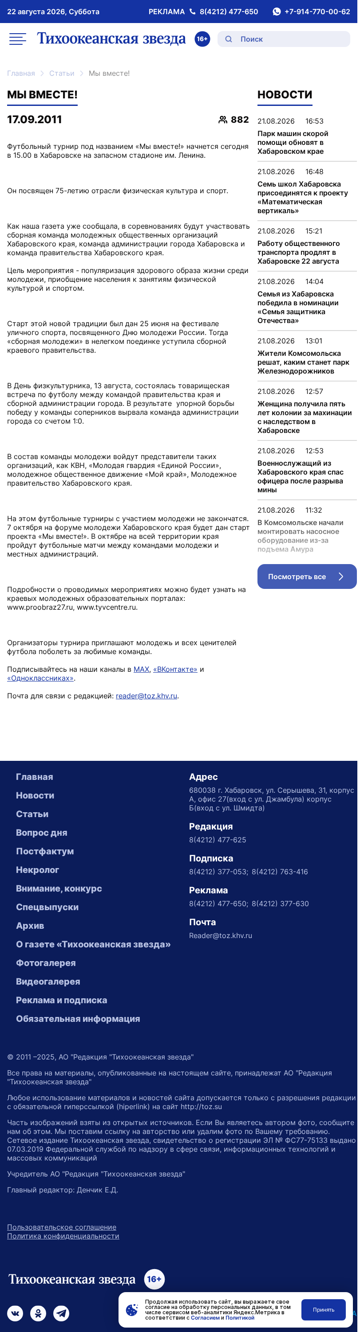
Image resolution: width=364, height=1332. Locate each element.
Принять (324, 1309)
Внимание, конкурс (59, 888)
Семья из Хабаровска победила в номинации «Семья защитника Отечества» (298, 307)
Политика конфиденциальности (63, 1235)
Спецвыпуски (47, 907)
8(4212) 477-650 (229, 11)
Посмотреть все (312, 578)
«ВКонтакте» (175, 669)
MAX (141, 669)
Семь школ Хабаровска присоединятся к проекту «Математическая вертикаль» (302, 197)
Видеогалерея (48, 981)
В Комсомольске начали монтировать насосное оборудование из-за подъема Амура (300, 535)
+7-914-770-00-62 (317, 11)
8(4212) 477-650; (218, 903)
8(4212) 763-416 (280, 871)
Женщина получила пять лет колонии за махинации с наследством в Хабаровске (304, 417)
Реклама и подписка (61, 1000)
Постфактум (45, 851)
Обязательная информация (78, 1018)
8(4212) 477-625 (217, 839)
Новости (35, 795)
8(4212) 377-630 (280, 903)
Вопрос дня (41, 832)
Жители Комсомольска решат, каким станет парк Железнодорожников (303, 362)
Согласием (205, 1317)
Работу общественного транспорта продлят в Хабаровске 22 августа (298, 252)
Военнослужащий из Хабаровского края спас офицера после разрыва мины (300, 476)
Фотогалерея (46, 963)
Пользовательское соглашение (61, 1227)
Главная (21, 73)
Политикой (240, 1317)
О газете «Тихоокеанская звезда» (93, 944)
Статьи (62, 73)
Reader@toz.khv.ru (220, 935)
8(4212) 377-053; (218, 871)
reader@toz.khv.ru (146, 695)
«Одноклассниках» (40, 678)
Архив (30, 925)
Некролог (37, 870)
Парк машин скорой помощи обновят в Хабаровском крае (292, 142)
